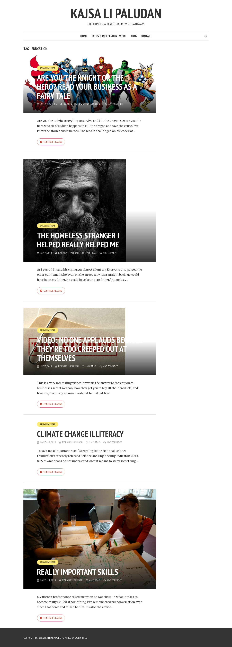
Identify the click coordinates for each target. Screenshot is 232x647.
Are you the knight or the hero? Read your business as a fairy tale (87, 86)
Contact (146, 36)
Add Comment (115, 104)
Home (83, 36)
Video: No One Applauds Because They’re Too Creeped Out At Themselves (90, 348)
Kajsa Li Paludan (116, 13)
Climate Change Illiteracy (80, 433)
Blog (133, 36)
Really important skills (77, 571)
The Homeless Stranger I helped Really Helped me (78, 240)
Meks (58, 637)
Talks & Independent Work (108, 36)
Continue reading (52, 142)
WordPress (81, 637)
